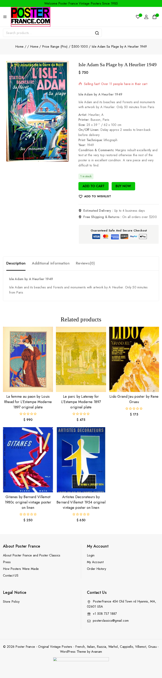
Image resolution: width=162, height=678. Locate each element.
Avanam (96, 651)
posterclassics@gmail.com (111, 620)
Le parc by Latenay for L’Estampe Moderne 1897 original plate (81, 402)
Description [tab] (15, 263)
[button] (28, 385)
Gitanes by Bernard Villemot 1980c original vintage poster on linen (28, 502)
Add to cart (94, 186)
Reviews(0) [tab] (85, 263)
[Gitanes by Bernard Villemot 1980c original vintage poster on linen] (28, 459)
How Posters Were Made (21, 569)
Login (91, 555)
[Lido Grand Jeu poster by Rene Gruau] (134, 359)
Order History (96, 569)
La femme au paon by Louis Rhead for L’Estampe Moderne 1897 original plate (28, 402)
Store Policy (11, 601)
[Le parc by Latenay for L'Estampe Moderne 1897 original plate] (81, 359)
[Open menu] (5, 17)
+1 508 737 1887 (105, 613)
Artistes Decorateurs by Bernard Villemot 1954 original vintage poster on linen (81, 502)
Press (7, 562)
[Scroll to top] (152, 656)
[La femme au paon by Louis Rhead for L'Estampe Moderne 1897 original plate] (28, 359)
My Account (95, 562)
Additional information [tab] (51, 263)
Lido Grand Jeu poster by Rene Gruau (134, 399)
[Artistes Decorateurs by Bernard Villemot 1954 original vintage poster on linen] (81, 459)
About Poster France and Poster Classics (31, 555)
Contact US (10, 575)
